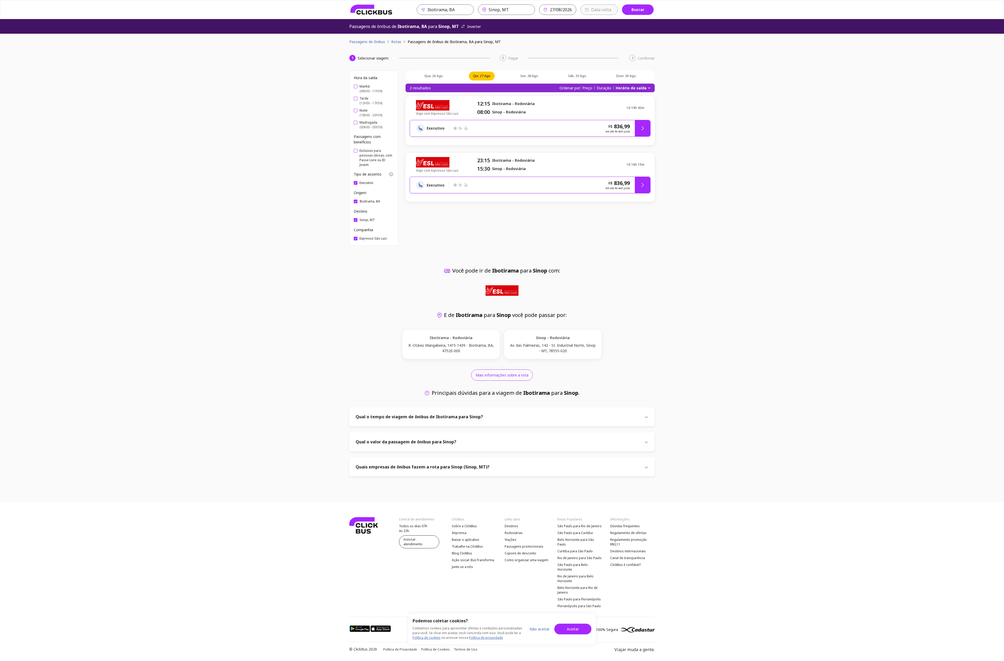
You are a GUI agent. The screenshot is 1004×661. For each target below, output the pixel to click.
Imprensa (459, 533)
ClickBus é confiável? (625, 565)
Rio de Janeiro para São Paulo (579, 558)
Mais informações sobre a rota (502, 375)
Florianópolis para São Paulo (579, 606)
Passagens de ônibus (367, 41)
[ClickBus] (371, 9)
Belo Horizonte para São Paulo (575, 542)
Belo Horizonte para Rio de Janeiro (577, 590)
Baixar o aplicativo (465, 539)
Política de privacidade (486, 637)
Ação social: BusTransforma (473, 560)
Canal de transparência (627, 558)
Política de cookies (427, 637)
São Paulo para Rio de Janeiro (579, 526)
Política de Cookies (435, 649)
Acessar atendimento (413, 541)
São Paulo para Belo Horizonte (572, 567)
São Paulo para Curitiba (575, 533)
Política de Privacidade (400, 649)
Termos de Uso (465, 649)
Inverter (474, 26)
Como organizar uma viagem (526, 560)
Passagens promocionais (524, 546)
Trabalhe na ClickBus (467, 546)
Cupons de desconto (520, 553)
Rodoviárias (514, 533)
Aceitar (573, 629)
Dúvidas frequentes (625, 526)
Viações (510, 539)
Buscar (637, 9)
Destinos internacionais (628, 551)
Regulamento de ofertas (628, 533)
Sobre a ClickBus (464, 526)
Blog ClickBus (462, 553)
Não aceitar (539, 629)
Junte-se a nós (462, 567)
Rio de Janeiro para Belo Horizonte (575, 578)
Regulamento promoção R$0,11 (628, 542)
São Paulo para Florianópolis (579, 599)
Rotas (396, 41)
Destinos (511, 526)
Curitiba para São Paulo (575, 551)
